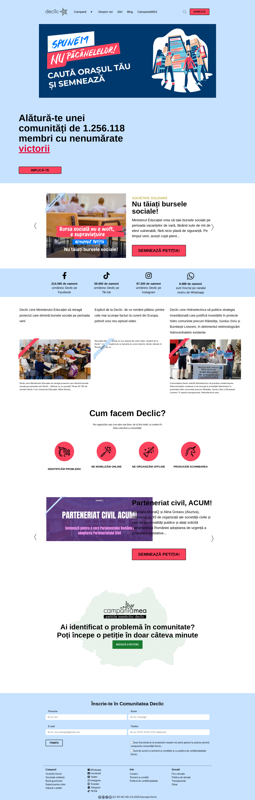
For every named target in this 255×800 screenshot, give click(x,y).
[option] (135, 226)
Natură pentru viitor (56, 784)
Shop (174, 784)
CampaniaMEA (147, 11)
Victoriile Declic (54, 774)
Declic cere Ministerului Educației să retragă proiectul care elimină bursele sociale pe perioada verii (54, 315)
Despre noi (105, 11)
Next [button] (212, 227)
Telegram (95, 787)
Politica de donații (181, 777)
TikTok (93, 791)
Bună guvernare (54, 781)
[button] (184, 12)
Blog (130, 11)
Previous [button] (35, 226)
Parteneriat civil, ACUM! (172, 503)
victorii (34, 148)
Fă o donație (178, 774)
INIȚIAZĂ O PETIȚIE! (127, 644)
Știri (119, 11)
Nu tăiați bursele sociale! (159, 207)
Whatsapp (95, 770)
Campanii (80, 11)
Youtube (94, 784)
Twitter (93, 777)
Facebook (95, 773)
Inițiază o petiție (54, 788)
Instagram (95, 780)
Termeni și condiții (139, 777)
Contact (134, 774)
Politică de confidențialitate (144, 781)
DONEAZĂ (200, 11)
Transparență (179, 781)
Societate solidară (149, 198)
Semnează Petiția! (159, 250)
